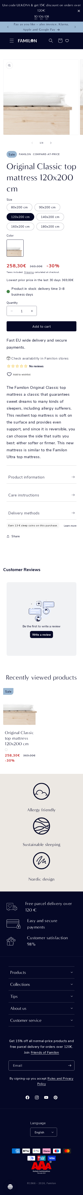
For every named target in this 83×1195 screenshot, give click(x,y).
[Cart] (60, 40)
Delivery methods (24, 512)
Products (18, 972)
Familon (51, 1183)
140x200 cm (50, 217)
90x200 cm (47, 207)
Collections (20, 984)
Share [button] (15, 536)
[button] (11, 40)
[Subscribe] (69, 1065)
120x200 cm (20, 217)
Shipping (29, 272)
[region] (41, 11)
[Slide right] (51, 143)
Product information (26, 477)
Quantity (12, 302)
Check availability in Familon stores (40, 358)
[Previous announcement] (8, 27)
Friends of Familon (45, 1052)
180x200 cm (50, 226)
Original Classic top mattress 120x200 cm (19, 738)
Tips (14, 996)
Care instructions (23, 495)
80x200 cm (19, 207)
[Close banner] (79, 11)
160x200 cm (20, 226)
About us (18, 1008)
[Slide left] (32, 143)
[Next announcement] (75, 27)
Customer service (26, 1020)
